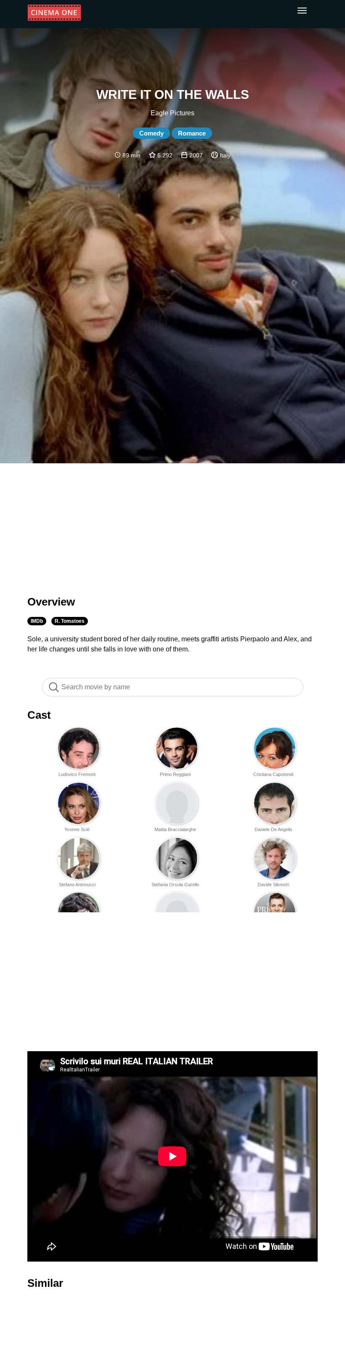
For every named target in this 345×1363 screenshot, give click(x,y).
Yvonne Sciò (77, 829)
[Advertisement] (172, 524)
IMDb (37, 621)
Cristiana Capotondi (273, 774)
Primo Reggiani (175, 774)
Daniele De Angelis (273, 829)
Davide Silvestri (273, 884)
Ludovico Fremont (77, 774)
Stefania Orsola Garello (175, 884)
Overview (51, 601)
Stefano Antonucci (77, 884)
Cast (39, 715)
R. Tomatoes (70, 621)
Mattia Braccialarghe (175, 829)
